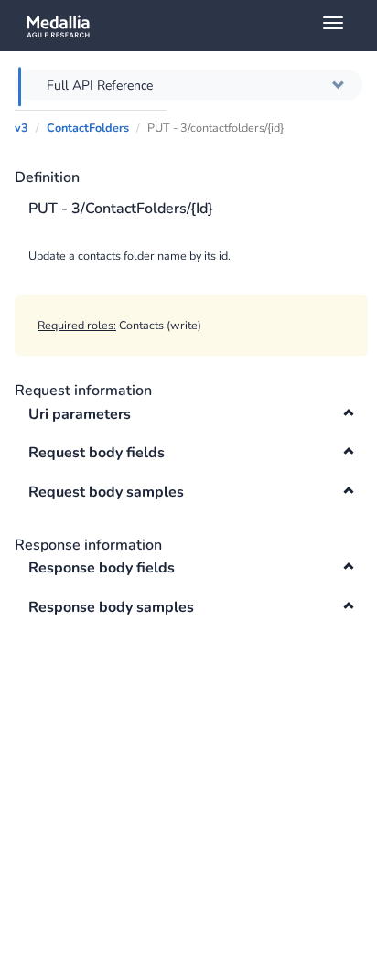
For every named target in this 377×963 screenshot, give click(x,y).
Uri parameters (79, 414)
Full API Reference (100, 85)
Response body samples (111, 607)
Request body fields (96, 453)
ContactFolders (88, 127)
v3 (21, 127)
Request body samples (106, 492)
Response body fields (101, 568)
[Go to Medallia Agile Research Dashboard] (195, 25)
